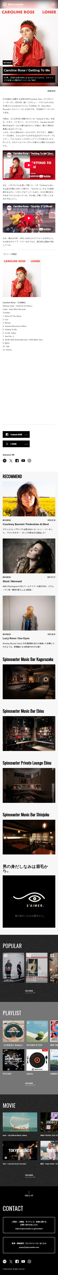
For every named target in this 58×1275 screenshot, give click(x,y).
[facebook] (17, 462)
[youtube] (23, 462)
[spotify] (4, 462)
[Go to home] (13, 4)
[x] (11, 462)
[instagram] (29, 462)
